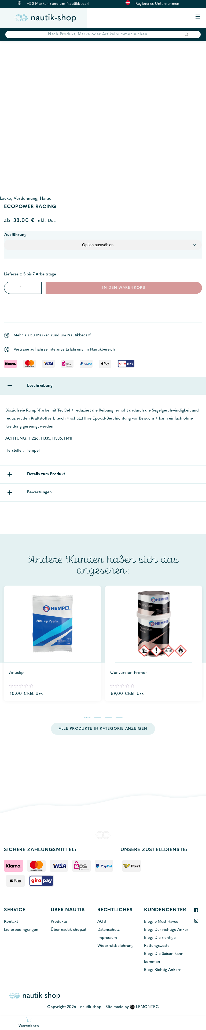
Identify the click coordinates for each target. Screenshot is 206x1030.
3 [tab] (108, 717)
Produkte (59, 922)
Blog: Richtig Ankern (163, 970)
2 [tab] (97, 717)
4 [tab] (119, 717)
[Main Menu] (198, 17)
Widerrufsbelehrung (115, 946)
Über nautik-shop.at (68, 930)
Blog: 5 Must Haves (161, 922)
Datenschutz (108, 930)
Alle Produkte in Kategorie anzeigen (103, 729)
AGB (101, 922)
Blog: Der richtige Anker (166, 930)
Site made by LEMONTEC (132, 1007)
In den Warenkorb (123, 288)
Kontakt (11, 922)
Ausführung (15, 235)
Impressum (107, 938)
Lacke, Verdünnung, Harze (26, 199)
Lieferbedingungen (21, 930)
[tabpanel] (58, 643)
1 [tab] (87, 717)
